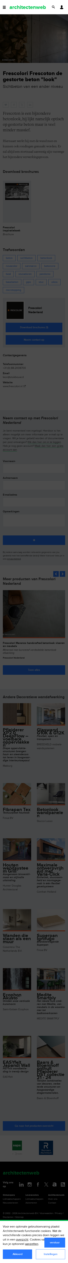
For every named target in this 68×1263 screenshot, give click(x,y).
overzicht (22, 1239)
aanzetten (31, 1244)
